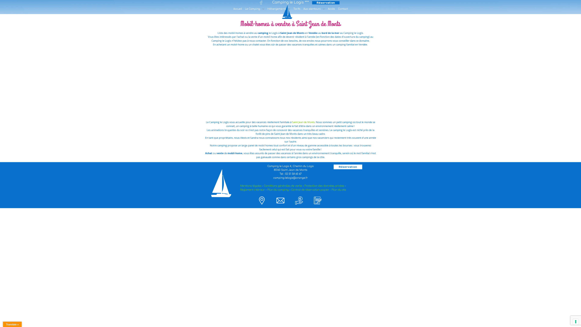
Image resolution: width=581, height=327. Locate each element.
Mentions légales (250, 186)
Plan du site (339, 189)
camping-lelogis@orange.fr (290, 178)
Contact (343, 9)
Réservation (326, 2)
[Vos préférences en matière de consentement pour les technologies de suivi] (576, 322)
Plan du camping (278, 189)
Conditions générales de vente (283, 186)
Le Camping (252, 9)
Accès (331, 9)
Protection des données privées (324, 186)
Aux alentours (312, 9)
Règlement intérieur (252, 189)
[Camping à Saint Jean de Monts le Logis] (288, 12)
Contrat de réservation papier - (311, 189)
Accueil (237, 9)
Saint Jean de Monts (303, 122)
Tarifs (296, 9)
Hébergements (276, 9)
